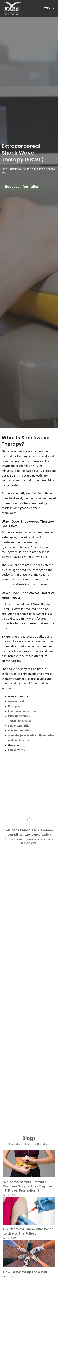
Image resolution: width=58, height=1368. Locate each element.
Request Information (22, 186)
